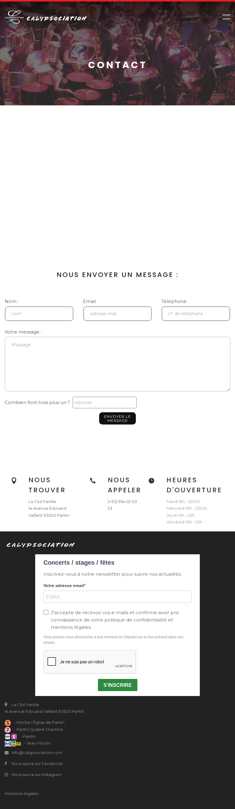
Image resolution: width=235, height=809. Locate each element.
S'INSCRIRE (117, 685)
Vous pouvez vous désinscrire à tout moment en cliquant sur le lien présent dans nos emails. (113, 640)
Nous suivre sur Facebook (37, 763)
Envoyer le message (117, 418)
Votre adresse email (63, 585)
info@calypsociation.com (37, 752)
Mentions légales (21, 793)
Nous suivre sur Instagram (36, 774)
